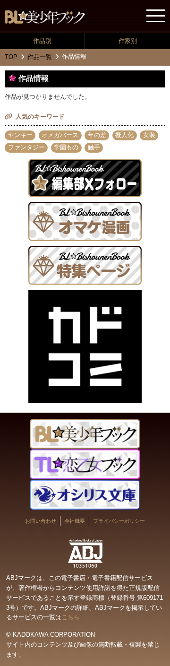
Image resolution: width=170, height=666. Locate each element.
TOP (11, 57)
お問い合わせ (40, 521)
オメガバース (60, 134)
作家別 (128, 40)
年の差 (97, 134)
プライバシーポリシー (119, 521)
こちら (70, 617)
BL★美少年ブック (45, 17)
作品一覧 (39, 57)
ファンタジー (26, 147)
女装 (149, 134)
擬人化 (124, 134)
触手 (94, 147)
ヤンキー (20, 134)
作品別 (42, 40)
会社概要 (74, 521)
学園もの (66, 147)
